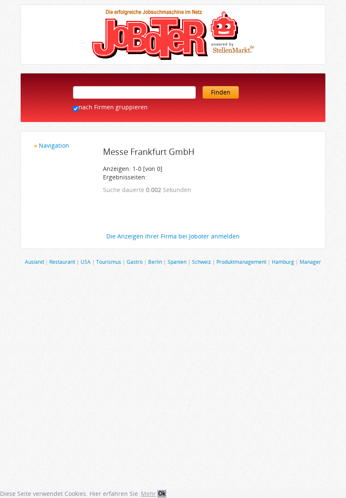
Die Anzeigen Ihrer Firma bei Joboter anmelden (173, 236)
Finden (220, 92)
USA (86, 261)
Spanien (177, 261)
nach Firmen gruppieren (113, 107)
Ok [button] (161, 493)
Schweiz (201, 261)
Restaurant (62, 261)
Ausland (34, 261)
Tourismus (108, 261)
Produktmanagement (241, 261)
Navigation (54, 145)
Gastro (135, 261)
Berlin (155, 261)
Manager (310, 261)
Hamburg (283, 261)
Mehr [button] (148, 494)
